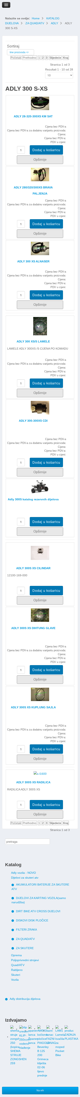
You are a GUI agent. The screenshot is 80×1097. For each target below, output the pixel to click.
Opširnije (40, 159)
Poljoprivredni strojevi (25, 960)
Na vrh (40, 1090)
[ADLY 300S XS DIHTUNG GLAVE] (40, 614)
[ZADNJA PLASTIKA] (69, 1028)
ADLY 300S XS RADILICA (33, 782)
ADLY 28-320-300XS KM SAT (33, 116)
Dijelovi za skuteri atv (24, 877)
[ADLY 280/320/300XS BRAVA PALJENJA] (40, 174)
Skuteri (15, 974)
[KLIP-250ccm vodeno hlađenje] (23, 1029)
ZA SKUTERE (25, 948)
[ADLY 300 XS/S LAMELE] (40, 326)
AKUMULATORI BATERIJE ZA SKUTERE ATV (40, 886)
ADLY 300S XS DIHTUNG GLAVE (33, 628)
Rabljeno (17, 970)
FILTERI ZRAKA (26, 929)
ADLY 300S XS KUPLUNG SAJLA (33, 707)
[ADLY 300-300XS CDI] (40, 407)
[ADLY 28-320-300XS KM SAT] (40, 103)
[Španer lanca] (32, 1030)
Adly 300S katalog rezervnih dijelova (33, 499)
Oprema (16, 955)
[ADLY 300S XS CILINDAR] (40, 552)
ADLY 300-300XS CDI (33, 420)
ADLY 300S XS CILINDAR (33, 568)
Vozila (15, 979)
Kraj (65, 57)
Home (36, 18)
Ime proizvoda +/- (19, 52)
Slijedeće (55, 57)
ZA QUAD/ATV (34, 23)
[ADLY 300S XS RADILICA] (40, 773)
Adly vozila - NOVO (23, 872)
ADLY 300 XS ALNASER (33, 261)
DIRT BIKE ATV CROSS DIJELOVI (38, 911)
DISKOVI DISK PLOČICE (32, 920)
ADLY (54, 23)
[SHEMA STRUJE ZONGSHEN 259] (14, 1036)
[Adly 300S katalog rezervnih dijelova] (40, 486)
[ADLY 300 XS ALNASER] (40, 248)
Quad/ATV (17, 965)
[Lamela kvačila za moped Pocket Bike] (59, 1028)
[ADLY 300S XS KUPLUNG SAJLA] (40, 694)
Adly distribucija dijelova (25, 998)
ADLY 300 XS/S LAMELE (33, 341)
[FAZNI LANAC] (50, 1030)
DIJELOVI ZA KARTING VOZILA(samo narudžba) (38, 900)
